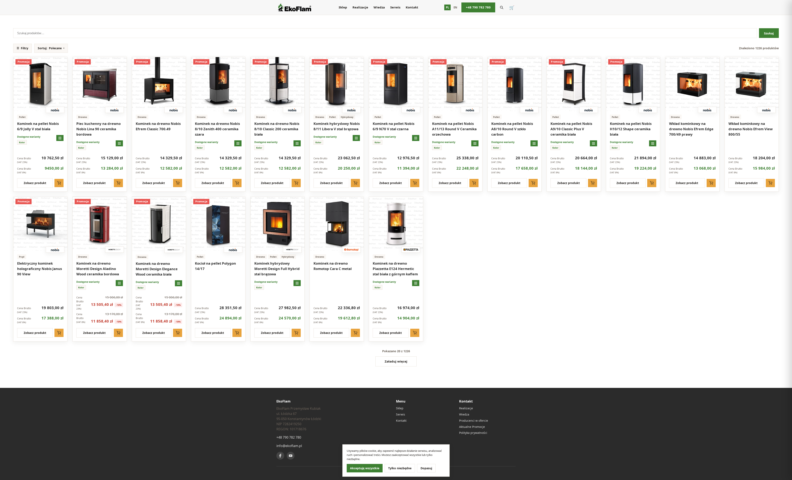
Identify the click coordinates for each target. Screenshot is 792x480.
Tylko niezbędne (399, 468)
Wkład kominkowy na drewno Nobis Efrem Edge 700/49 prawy (691, 129)
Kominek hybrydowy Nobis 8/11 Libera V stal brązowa (337, 126)
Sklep (343, 7)
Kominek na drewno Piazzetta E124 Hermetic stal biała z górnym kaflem (395, 268)
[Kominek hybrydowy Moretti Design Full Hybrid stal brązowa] (277, 224)
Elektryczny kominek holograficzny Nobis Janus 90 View (39, 268)
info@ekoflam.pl (289, 446)
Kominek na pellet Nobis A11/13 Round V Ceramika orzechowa (454, 129)
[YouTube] (291, 456)
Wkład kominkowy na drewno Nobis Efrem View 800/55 (750, 129)
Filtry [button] (22, 48)
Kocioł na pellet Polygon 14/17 (215, 266)
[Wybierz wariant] (60, 138)
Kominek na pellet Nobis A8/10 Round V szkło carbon (512, 129)
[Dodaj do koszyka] (59, 183)
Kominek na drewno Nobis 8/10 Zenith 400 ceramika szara (217, 129)
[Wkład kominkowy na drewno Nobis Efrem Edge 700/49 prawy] (692, 84)
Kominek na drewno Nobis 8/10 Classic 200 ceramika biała (276, 129)
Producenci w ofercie (473, 420)
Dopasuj (426, 468)
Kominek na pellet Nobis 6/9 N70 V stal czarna (393, 126)
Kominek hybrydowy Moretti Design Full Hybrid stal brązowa (277, 268)
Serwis (395, 7)
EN (455, 7)
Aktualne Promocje (472, 427)
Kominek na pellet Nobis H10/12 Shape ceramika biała (631, 129)
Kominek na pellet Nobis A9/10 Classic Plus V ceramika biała (571, 129)
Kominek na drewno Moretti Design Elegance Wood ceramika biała (157, 269)
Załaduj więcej (396, 361)
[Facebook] (280, 456)
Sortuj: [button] (51, 48)
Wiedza (379, 7)
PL (447, 7)
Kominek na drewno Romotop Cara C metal (333, 266)
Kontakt (412, 7)
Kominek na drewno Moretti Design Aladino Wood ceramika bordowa (97, 268)
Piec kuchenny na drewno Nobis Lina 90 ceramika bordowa (98, 129)
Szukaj (769, 33)
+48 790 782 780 (478, 7)
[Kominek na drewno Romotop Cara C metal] (337, 224)
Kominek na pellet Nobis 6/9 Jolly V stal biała (38, 126)
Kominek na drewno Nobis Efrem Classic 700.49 (158, 126)
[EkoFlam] (294, 7)
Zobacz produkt (35, 183)
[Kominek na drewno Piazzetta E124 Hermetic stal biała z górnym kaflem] (396, 224)
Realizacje (360, 7)
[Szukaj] (502, 7)
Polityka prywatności (473, 433)
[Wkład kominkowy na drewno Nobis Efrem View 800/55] (752, 84)
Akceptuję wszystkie (364, 468)
